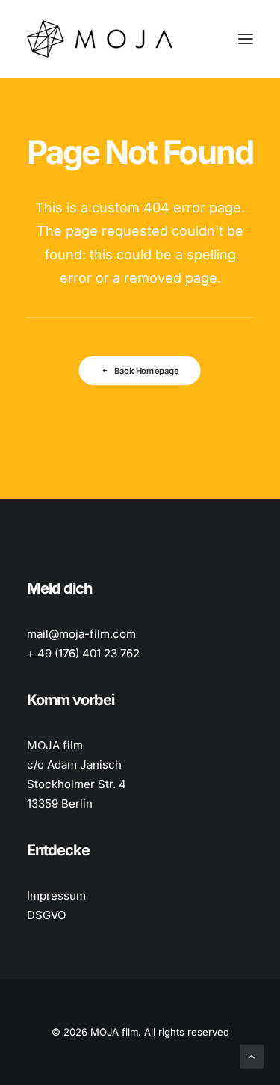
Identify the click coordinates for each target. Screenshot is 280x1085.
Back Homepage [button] (147, 370)
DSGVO (46, 915)
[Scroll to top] (252, 1055)
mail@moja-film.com (81, 634)
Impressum (56, 895)
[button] (245, 39)
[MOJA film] (99, 39)
